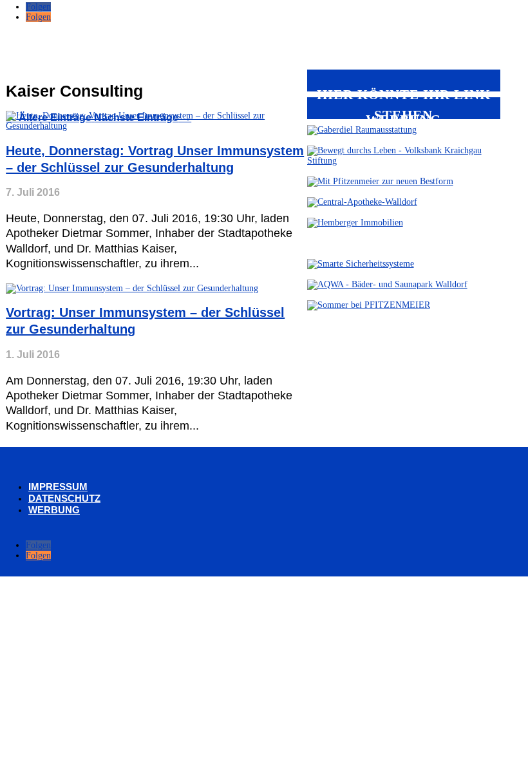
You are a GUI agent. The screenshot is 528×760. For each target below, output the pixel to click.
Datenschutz (64, 498)
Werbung (54, 509)
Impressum (58, 486)
